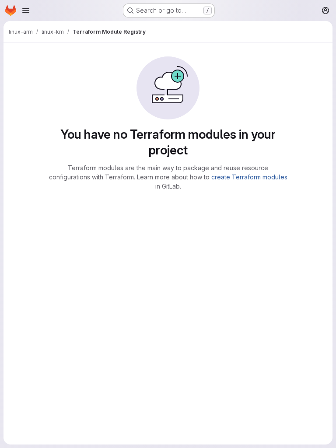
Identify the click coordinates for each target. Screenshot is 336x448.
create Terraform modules (249, 177)
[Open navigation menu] (26, 11)
